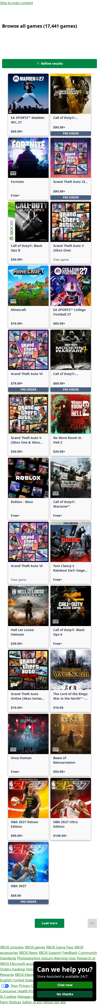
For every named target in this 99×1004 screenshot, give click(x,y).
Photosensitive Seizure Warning (42, 958)
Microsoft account (24, 963)
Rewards (7, 974)
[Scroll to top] (92, 923)
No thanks (65, 994)
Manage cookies (30, 996)
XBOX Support (50, 952)
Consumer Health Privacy (20, 990)
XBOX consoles (12, 947)
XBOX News (28, 952)
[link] (28, 105)
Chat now (65, 985)
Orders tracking (12, 969)
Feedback (69, 952)
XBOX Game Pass (59, 947)
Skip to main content (16, 2)
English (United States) (18, 979)
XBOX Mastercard (29, 974)
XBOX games (35, 947)
